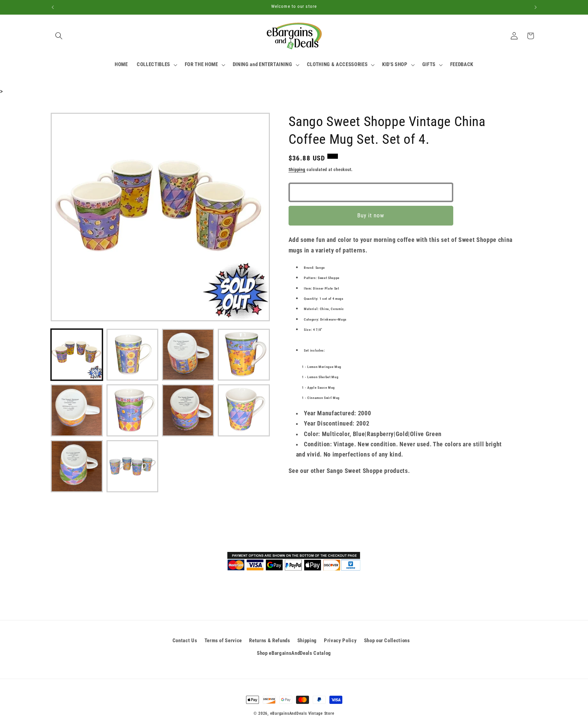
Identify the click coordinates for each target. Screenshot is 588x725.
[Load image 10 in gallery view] (133, 466)
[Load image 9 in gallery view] (77, 466)
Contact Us (185, 640)
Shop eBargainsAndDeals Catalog (294, 653)
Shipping (297, 169)
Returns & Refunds (269, 640)
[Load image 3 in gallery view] (188, 355)
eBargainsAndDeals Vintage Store (302, 713)
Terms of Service (223, 640)
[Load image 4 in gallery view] (244, 355)
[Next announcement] (535, 7)
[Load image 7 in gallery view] (188, 410)
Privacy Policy (340, 640)
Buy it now (371, 216)
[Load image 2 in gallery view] (133, 355)
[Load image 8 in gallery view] (244, 410)
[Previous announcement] (52, 7)
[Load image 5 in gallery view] (77, 410)
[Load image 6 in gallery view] (133, 410)
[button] (59, 36)
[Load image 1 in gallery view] (77, 355)
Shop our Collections (387, 640)
